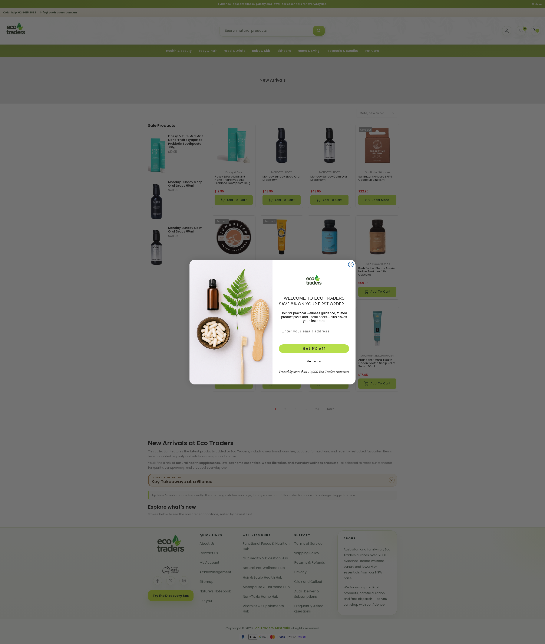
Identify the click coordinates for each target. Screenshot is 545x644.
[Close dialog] (350, 264)
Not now (314, 361)
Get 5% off (314, 348)
